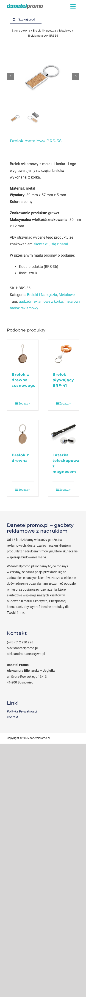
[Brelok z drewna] (22, 434)
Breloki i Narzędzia (42, 295)
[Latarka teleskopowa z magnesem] (63, 434)
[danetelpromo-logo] (25, 5)
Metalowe (67, 295)
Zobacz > (24, 403)
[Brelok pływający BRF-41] (63, 353)
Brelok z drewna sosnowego (24, 380)
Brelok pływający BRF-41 (63, 380)
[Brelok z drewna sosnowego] (22, 353)
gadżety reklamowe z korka (41, 301)
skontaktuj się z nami (50, 244)
